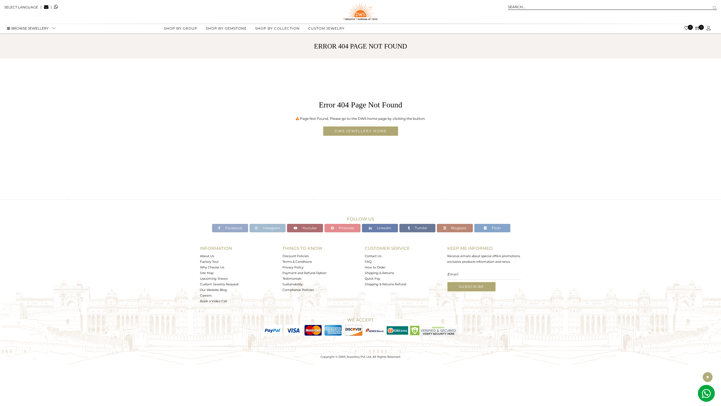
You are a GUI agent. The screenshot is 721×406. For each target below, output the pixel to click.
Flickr (496, 228)
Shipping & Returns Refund (385, 284)
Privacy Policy (293, 267)
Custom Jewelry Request (219, 284)
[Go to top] (708, 377)
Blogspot (458, 228)
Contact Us (373, 256)
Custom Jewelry (326, 28)
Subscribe (471, 286)
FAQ (368, 262)
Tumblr (420, 228)
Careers (206, 295)
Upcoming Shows (214, 279)
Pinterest (346, 228)
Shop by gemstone (226, 28)
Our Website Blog (213, 290)
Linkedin (383, 228)
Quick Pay (372, 279)
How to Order (375, 267)
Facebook (233, 228)
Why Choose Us (212, 267)
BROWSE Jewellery (30, 28)
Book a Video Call (213, 301)
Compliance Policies (298, 290)
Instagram (271, 228)
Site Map (206, 273)
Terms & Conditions (297, 262)
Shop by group (180, 28)
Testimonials (291, 279)
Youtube (309, 228)
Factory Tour (209, 262)
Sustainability (292, 284)
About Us (207, 256)
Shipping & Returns (379, 273)
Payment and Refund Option (304, 273)
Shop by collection (277, 28)
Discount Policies (295, 256)
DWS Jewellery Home (361, 131)
